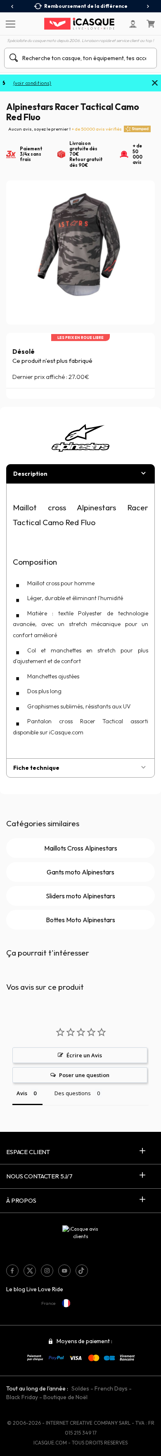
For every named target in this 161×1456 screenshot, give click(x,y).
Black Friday (22, 1397)
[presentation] (12, 6)
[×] (155, 83)
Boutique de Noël (65, 1397)
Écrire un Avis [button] (84, 1055)
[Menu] (9, 23)
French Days (111, 1388)
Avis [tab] (22, 1093)
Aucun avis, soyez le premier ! (65, 129)
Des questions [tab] (72, 1093)
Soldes (80, 1388)
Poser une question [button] (84, 1075)
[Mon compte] (133, 24)
